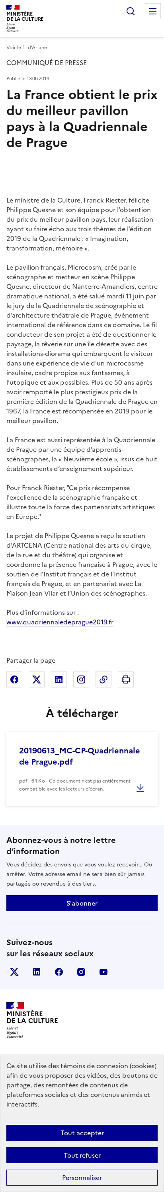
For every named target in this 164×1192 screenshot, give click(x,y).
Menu (153, 11)
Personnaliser (82, 1177)
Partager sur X (37, 679)
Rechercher (131, 11)
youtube (103, 972)
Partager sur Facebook (14, 679)
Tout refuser (82, 1155)
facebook (59, 972)
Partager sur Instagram (81, 679)
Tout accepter (82, 1133)
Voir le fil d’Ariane (26, 47)
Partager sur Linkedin (59, 679)
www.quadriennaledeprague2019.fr (59, 622)
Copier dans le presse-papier (103, 679)
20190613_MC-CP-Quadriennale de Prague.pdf (79, 756)
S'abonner (82, 903)
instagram (81, 972)
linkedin (37, 972)
